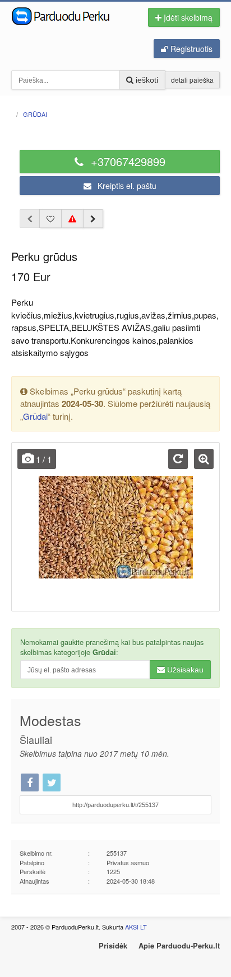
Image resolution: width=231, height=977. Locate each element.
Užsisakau (184, 669)
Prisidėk (113, 945)
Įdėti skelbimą (186, 17)
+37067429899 (126, 161)
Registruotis (190, 48)
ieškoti (145, 79)
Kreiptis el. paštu (125, 185)
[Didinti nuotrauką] (204, 459)
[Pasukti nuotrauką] (178, 459)
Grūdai (35, 416)
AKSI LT (136, 926)
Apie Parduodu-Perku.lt (179, 945)
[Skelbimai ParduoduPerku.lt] (68, 15)
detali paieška (192, 79)
